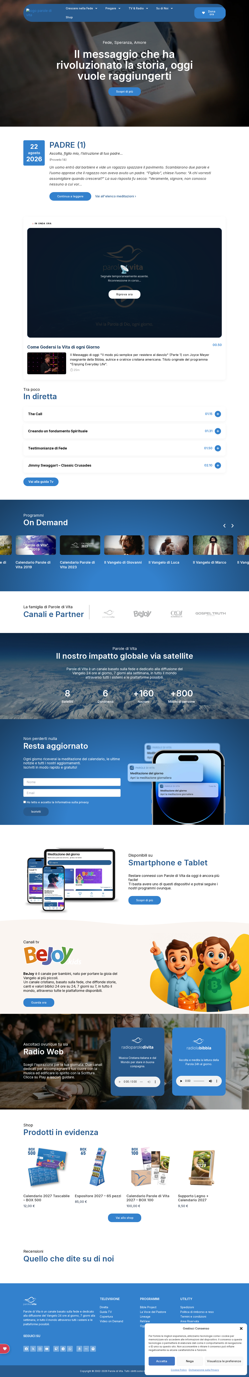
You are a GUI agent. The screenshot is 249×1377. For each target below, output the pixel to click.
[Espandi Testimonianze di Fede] (218, 448)
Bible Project (148, 1307)
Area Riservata (189, 1321)
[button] (241, 1328)
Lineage (145, 1316)
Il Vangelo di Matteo (210, 562)
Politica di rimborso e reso (197, 1311)
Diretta (104, 1307)
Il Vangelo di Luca (119, 562)
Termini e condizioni (193, 1316)
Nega (190, 1361)
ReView (145, 1321)
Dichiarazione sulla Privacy (204, 1369)
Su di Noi (162, 8)
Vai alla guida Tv (40, 482)
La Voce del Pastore (153, 1311)
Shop (69, 17)
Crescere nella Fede (79, 8)
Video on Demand (111, 1321)
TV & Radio (136, 8)
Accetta (161, 1361)
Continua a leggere (70, 196)
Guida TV (106, 1311)
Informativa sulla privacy (72, 802)
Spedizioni (187, 1307)
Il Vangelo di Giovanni (78, 562)
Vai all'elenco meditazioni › (115, 196)
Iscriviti (36, 811)
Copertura (106, 1316)
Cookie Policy (179, 1369)
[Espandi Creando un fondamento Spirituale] (218, 431)
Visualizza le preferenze (224, 1361)
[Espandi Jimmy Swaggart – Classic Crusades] (218, 465)
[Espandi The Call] (218, 414)
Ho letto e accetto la (57, 802)
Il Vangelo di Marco (165, 562)
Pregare (110, 8)
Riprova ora (124, 294)
